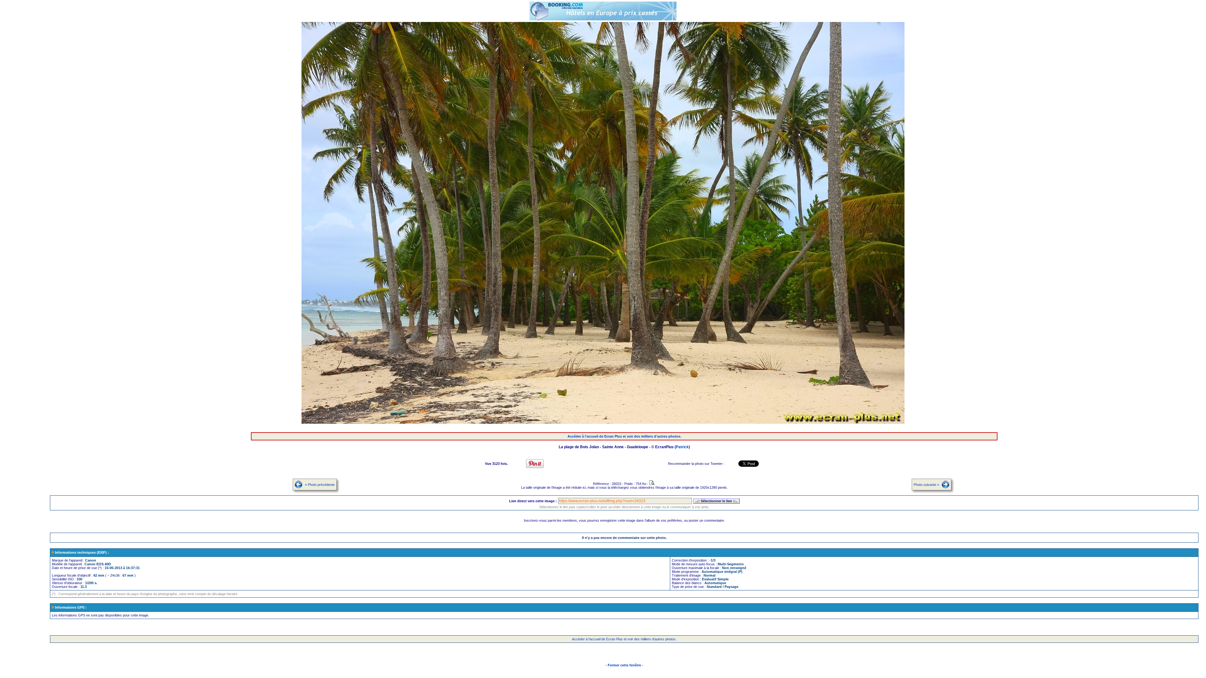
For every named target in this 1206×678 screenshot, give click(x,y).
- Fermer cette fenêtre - (624, 665)
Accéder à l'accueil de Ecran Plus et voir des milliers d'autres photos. (624, 436)
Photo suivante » (926, 485)
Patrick (682, 447)
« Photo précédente (320, 485)
